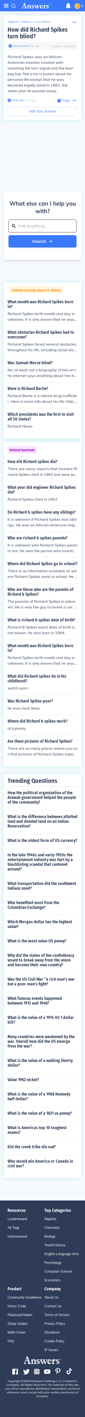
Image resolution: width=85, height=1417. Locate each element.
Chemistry (52, 1228)
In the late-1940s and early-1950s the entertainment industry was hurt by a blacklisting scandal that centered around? (40, 862)
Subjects (13, 21)
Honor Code (17, 1306)
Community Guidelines (24, 1297)
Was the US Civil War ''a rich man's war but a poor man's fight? (41, 982)
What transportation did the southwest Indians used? (42, 886)
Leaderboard (17, 1219)
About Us (51, 1297)
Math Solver (17, 1332)
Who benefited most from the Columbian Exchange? (33, 905)
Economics (52, 1280)
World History (54, 1245)
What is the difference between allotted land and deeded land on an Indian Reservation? (42, 821)
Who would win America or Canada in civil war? (40, 1164)
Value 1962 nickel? (23, 1079)
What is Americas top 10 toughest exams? (37, 1130)
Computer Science (58, 1271)
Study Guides (18, 1324)
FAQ (11, 1341)
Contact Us (52, 1306)
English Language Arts (61, 1254)
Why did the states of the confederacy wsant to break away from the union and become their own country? (41, 960)
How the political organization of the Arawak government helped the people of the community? (42, 797)
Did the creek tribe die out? (32, 1146)
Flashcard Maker (20, 1315)
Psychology (52, 1263)
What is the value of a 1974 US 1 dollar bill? (41, 1020)
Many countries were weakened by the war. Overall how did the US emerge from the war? (41, 1041)
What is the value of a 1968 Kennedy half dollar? (39, 1096)
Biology (49, 1236)
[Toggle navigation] (6, 6)
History (26, 21)
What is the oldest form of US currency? (42, 840)
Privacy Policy (54, 1324)
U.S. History (42, 21)
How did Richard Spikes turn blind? (38, 33)
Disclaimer (52, 1332)
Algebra (50, 1219)
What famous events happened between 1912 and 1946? (35, 1001)
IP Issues (51, 1350)
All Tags (13, 1228)
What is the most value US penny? (37, 941)
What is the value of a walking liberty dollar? (40, 1063)
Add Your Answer (42, 111)
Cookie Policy (54, 1341)
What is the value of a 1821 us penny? (40, 1113)
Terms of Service (57, 1315)
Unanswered (17, 1236)
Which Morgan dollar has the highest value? (40, 924)
